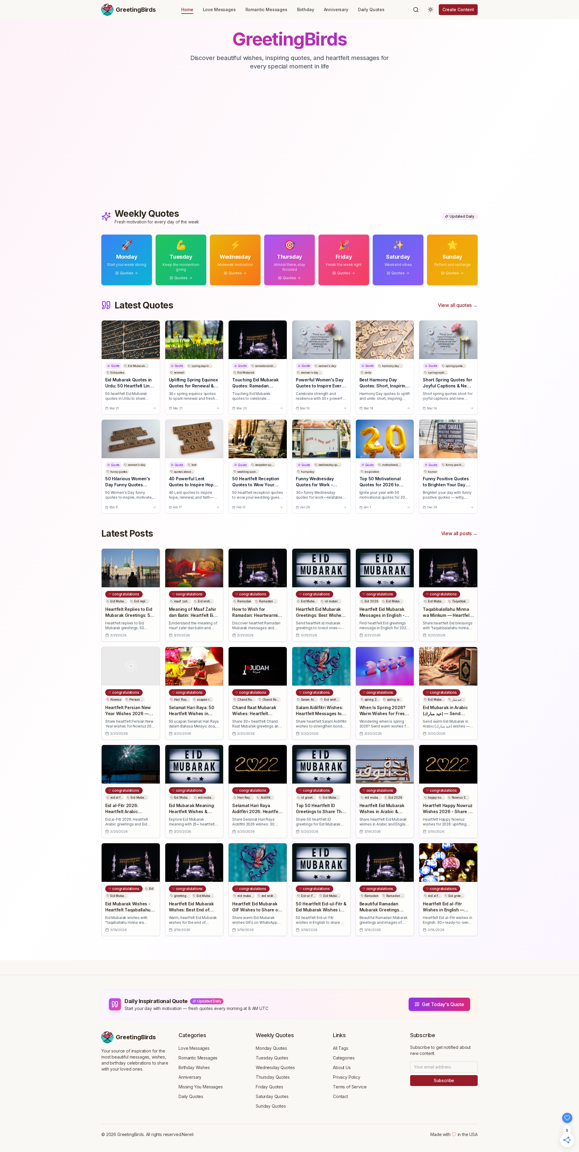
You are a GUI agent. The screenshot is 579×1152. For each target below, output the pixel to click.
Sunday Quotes (271, 1106)
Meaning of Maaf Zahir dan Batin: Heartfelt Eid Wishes (192, 615)
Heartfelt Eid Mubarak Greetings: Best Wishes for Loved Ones (320, 615)
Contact (340, 1096)
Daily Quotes (371, 9)
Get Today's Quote (443, 1004)
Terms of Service (349, 1086)
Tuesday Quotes (272, 1057)
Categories (343, 1057)
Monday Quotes (271, 1048)
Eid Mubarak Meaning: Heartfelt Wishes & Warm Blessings (192, 811)
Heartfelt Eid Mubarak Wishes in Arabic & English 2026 (381, 811)
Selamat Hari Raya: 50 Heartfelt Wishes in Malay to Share (191, 713)
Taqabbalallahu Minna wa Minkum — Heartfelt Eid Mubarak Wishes (447, 615)
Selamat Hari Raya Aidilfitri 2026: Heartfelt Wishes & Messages (256, 811)
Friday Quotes (269, 1086)
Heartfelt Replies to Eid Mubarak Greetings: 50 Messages (129, 615)
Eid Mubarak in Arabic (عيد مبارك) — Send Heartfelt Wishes (445, 713)
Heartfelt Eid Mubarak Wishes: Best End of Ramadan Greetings (191, 909)
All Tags (340, 1048)
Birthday (305, 9)
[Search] (416, 10)
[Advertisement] (289, 146)
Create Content (458, 9)
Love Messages (219, 9)
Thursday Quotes (273, 1077)
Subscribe (444, 1080)
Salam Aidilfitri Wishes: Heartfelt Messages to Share (319, 713)
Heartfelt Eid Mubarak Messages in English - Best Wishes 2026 (382, 615)
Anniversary (336, 9)
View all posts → (459, 533)
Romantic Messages (266, 9)
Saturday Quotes (272, 1096)
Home (187, 9)
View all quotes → (458, 305)
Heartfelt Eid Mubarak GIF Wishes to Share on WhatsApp (256, 909)
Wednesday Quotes (275, 1067)
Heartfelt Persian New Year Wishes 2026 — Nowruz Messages (128, 713)
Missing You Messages (201, 1086)
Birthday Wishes (194, 1067)
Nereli (187, 1134)
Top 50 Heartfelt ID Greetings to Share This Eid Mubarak (320, 811)
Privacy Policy (346, 1077)
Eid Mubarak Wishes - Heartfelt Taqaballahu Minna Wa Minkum (127, 909)
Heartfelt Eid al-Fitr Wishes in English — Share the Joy (443, 909)
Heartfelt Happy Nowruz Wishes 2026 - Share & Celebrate (448, 811)
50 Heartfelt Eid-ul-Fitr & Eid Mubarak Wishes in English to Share (321, 909)
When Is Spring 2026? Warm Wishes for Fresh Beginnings (383, 713)
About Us (342, 1067)
